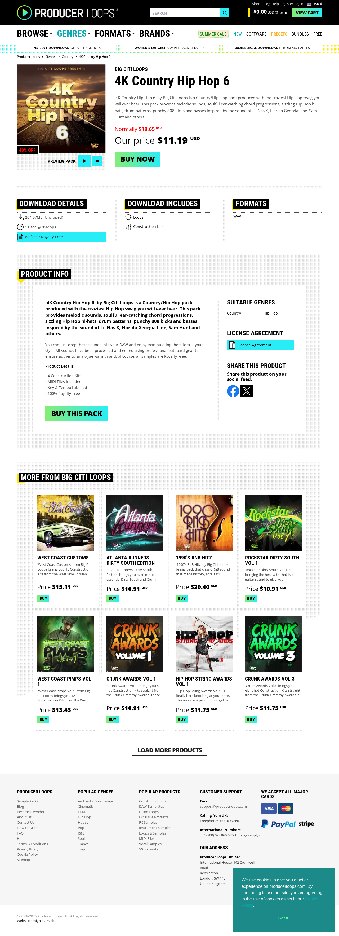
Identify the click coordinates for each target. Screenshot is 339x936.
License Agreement (254, 344)
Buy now (138, 159)
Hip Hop (271, 313)
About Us (24, 817)
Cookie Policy (27, 854)
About (257, 4)
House (83, 822)
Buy (43, 598)
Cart (307, 13)
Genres (72, 33)
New (237, 34)
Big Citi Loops (131, 69)
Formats (113, 33)
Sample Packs (27, 801)
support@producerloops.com (223, 806)
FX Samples (148, 822)
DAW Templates (151, 806)
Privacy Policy (27, 849)
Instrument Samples (155, 827)
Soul (81, 838)
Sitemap (23, 860)
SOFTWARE (256, 34)
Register (286, 4)
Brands (154, 33)
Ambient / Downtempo (96, 801)
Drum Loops (149, 812)
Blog (266, 4)
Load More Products (169, 750)
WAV (237, 216)
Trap (81, 849)
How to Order (28, 827)
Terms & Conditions (32, 844)
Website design (29, 921)
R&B (81, 833)
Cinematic (85, 806)
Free (317, 34)
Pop (81, 827)
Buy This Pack (76, 413)
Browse (32, 33)
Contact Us (25, 822)
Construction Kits (152, 801)
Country (234, 313)
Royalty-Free (52, 236)
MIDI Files (146, 838)
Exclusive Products (153, 817)
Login (299, 4)
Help (275, 4)
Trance (83, 844)
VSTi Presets (148, 849)
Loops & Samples (152, 833)
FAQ (20, 833)
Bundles (300, 34)
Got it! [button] (284, 918)
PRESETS (279, 34)
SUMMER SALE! (214, 34)
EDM (81, 812)
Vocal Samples (150, 844)
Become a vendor (30, 812)
